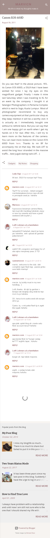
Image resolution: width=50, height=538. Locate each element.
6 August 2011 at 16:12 (33, 187)
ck (13, 245)
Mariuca (16, 205)
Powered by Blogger (26, 528)
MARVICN (23, 4)
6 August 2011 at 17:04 (21, 227)
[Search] (46, 5)
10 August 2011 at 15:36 (22, 320)
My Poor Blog (9, 433)
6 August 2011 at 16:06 (30, 174)
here (18, 143)
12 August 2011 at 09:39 (33, 366)
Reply (15, 182)
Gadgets (11, 163)
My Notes (23, 163)
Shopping (34, 163)
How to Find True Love (15, 494)
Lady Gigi (16, 174)
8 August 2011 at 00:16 (33, 261)
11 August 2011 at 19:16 (22, 353)
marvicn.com (18, 187)
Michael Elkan (30, 533)
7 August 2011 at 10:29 (24, 245)
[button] (46, 18)
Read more (42, 455)
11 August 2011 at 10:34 (33, 335)
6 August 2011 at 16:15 (29, 205)
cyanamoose (18, 261)
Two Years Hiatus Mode (15, 463)
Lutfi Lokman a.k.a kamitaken (25, 225)
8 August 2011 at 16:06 (33, 279)
